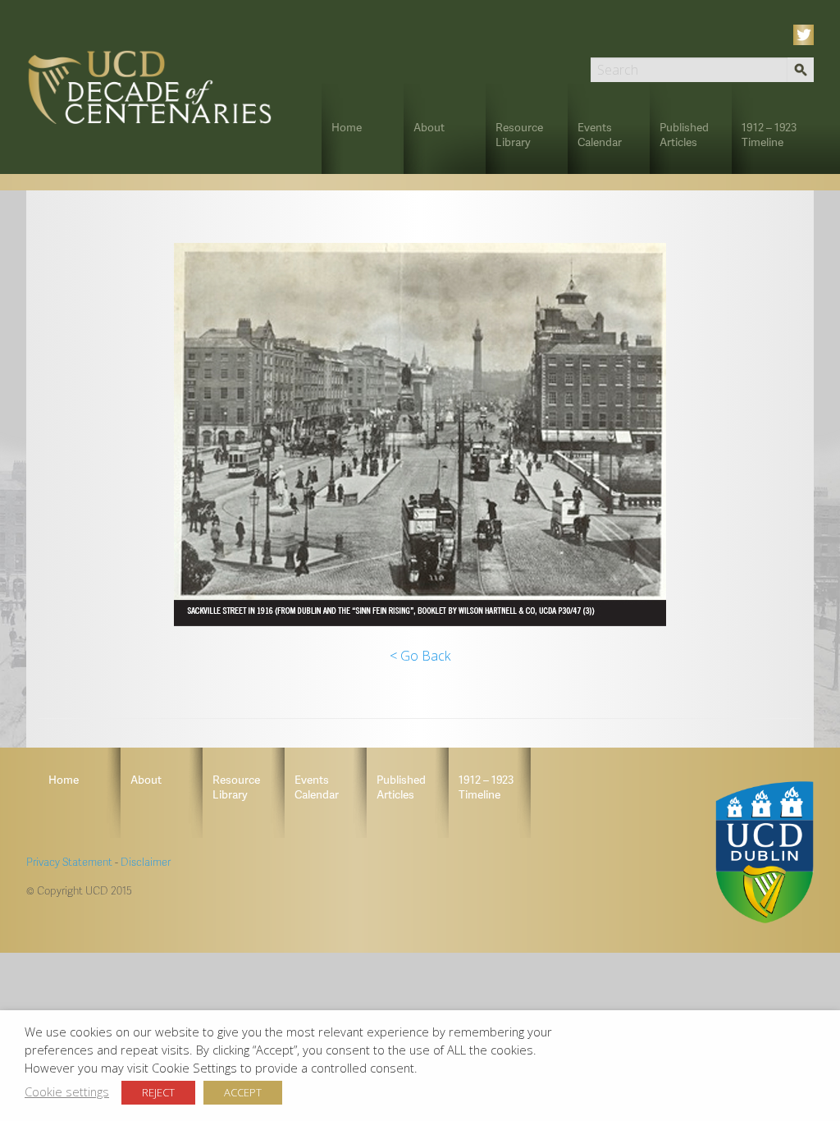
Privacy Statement (69, 861)
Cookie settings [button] (67, 1091)
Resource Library (519, 134)
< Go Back (420, 656)
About (429, 127)
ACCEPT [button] (243, 1092)
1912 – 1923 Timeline (769, 134)
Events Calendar (600, 134)
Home (346, 127)
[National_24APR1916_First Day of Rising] (420, 434)
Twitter (806, 35)
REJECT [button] (158, 1092)
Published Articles (684, 134)
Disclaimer (146, 861)
